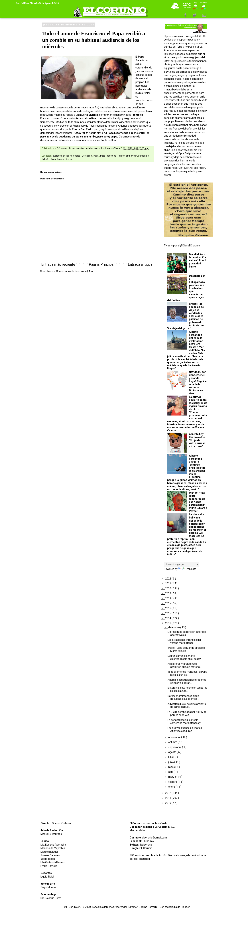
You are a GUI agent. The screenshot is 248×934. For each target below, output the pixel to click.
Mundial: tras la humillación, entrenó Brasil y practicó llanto (198, 260)
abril (171, 771)
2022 (168, 578)
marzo (172, 776)
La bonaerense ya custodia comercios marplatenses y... (185, 721)
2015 (168, 613)
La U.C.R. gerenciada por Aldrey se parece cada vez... (187, 713)
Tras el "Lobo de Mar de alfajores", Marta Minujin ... (187, 649)
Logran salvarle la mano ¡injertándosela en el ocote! (184, 657)
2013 (168, 623)
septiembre (175, 747)
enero (172, 786)
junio (171, 762)
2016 (168, 608)
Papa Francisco (108, 155)
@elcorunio (146, 844)
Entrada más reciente (58, 264)
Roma (69, 159)
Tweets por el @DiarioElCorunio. (182, 245)
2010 (168, 802)
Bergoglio (87, 155)
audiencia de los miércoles (66, 155)
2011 (168, 798)
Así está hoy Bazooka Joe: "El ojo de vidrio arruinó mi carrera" (197, 440)
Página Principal (101, 264)
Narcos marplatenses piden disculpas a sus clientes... (183, 697)
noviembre (174, 737)
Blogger (185, 906)
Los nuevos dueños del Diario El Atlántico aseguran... (185, 729)
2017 (168, 603)
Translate (190, 569)
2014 (168, 618)
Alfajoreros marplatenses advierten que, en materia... (184, 665)
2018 (168, 598)
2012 (168, 792)
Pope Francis (58, 159)
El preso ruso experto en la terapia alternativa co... (187, 633)
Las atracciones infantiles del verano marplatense (184, 641)
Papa (96, 155)
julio (170, 756)
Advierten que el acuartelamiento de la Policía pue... (187, 705)
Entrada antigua (140, 264)
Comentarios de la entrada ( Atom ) (76, 271)
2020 (168, 588)
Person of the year (127, 155)
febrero (173, 781)
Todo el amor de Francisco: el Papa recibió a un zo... (187, 673)
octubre (173, 742)
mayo (171, 766)
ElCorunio (148, 841)
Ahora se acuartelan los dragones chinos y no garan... (187, 681)
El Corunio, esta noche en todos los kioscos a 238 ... (187, 689)
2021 (168, 583)
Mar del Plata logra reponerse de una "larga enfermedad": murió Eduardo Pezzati (198, 501)
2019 (168, 593)
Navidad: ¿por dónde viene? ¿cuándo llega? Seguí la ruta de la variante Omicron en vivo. (198, 382)
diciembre (174, 627)
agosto (172, 752)
